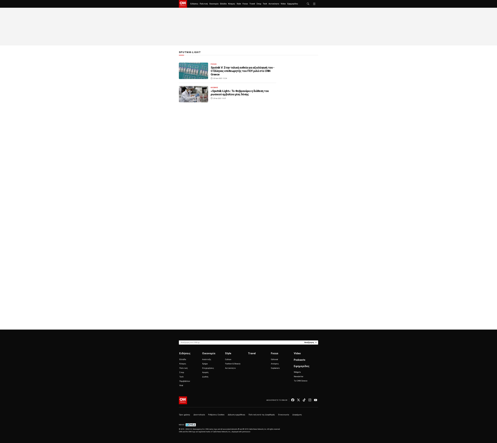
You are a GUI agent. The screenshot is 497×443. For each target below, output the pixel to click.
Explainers (275, 368)
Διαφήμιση (297, 415)
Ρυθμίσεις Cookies (216, 415)
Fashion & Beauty (232, 364)
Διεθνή (205, 377)
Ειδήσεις (194, 4)
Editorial (274, 359)
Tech (265, 4)
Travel (252, 4)
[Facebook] (292, 399)
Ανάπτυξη (206, 359)
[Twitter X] (298, 399)
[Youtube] (315, 399)
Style (239, 4)
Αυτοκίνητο (274, 4)
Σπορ (259, 4)
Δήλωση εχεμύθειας (236, 415)
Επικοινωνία (283, 415)
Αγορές (205, 372)
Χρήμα (205, 364)
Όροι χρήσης (184, 415)
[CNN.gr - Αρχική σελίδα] (183, 400)
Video (283, 4)
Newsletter (298, 376)
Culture (228, 359)
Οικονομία (213, 4)
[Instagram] (309, 399)
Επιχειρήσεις (208, 368)
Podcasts (299, 359)
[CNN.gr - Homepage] (183, 4)
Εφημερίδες (292, 4)
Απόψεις (275, 364)
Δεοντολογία (199, 415)
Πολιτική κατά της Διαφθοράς (262, 415)
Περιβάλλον (184, 381)
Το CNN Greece (300, 381)
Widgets (297, 372)
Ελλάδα (223, 4)
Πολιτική (204, 4)
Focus (245, 4)
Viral (181, 385)
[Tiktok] (304, 399)
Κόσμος (231, 4)
